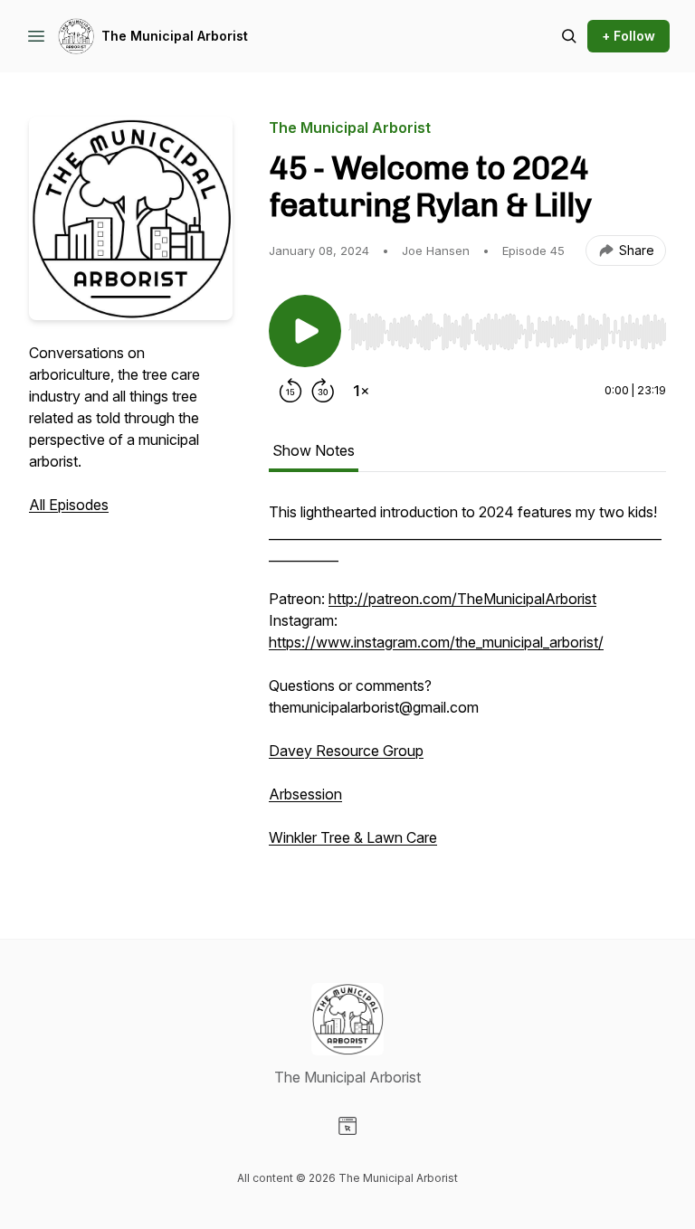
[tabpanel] (467, 683)
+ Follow (628, 35)
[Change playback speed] (361, 390)
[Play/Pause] (305, 331)
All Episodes (69, 505)
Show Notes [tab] (313, 450)
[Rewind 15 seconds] (290, 390)
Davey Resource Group (346, 751)
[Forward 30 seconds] (323, 390)
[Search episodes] (569, 36)
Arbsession (305, 794)
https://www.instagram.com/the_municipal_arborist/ (436, 642)
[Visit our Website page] (347, 1126)
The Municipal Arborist (174, 35)
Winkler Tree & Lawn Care (353, 837)
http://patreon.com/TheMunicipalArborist (462, 599)
